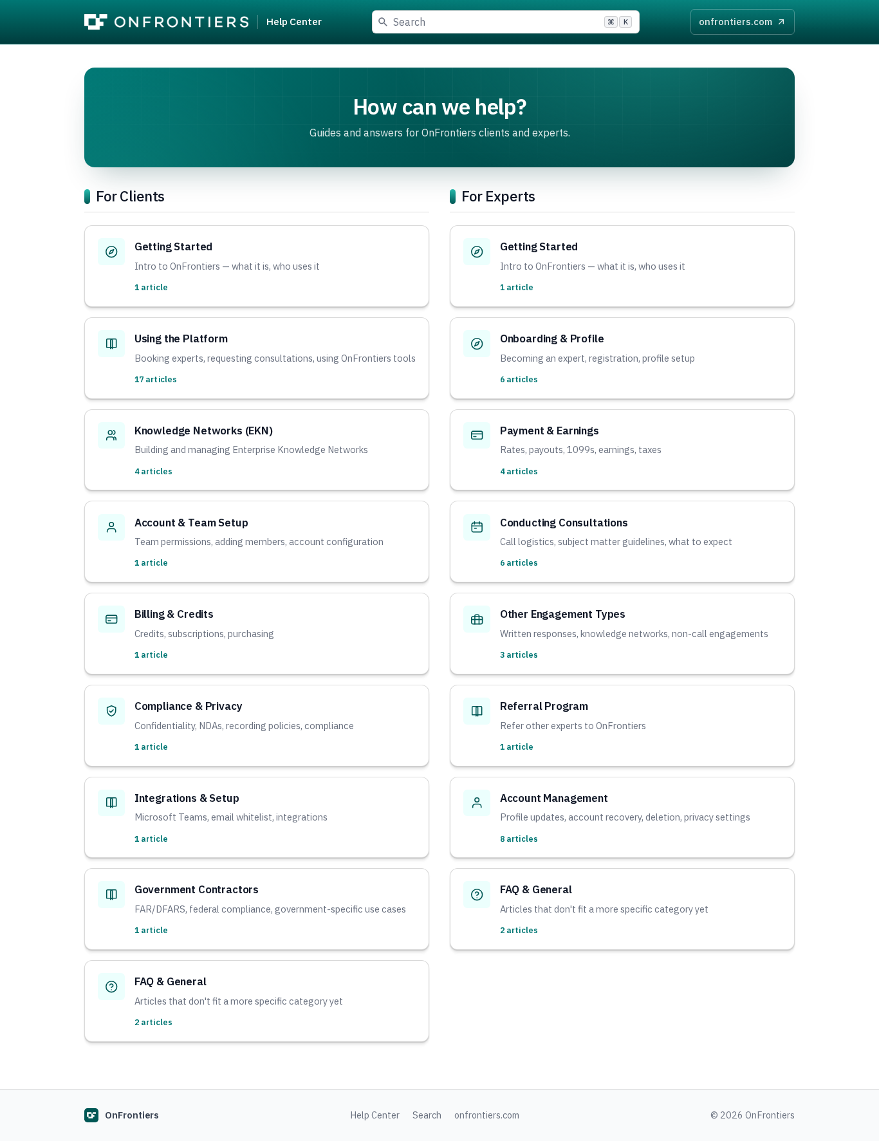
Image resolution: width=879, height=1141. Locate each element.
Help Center (293, 21)
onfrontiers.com (486, 1115)
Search (426, 1115)
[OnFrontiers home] (166, 22)
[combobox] (506, 21)
